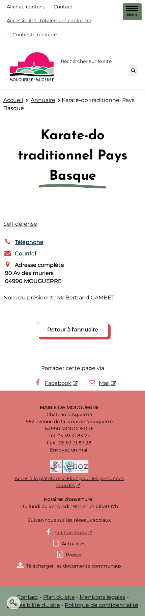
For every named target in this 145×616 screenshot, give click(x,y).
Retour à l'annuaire (72, 329)
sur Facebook (71, 533)
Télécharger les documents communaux (69, 566)
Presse (69, 555)
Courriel (25, 253)
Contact (63, 7)
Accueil (13, 100)
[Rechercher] (133, 70)
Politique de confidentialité (101, 605)
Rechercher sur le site (86, 61)
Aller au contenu (26, 7)
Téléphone (29, 242)
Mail (104, 383)
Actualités (73, 544)
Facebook (58, 383)
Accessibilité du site (33, 605)
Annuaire (43, 100)
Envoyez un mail (69, 450)
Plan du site (59, 597)
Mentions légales (102, 597)
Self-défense (20, 224)
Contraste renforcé (34, 35)
